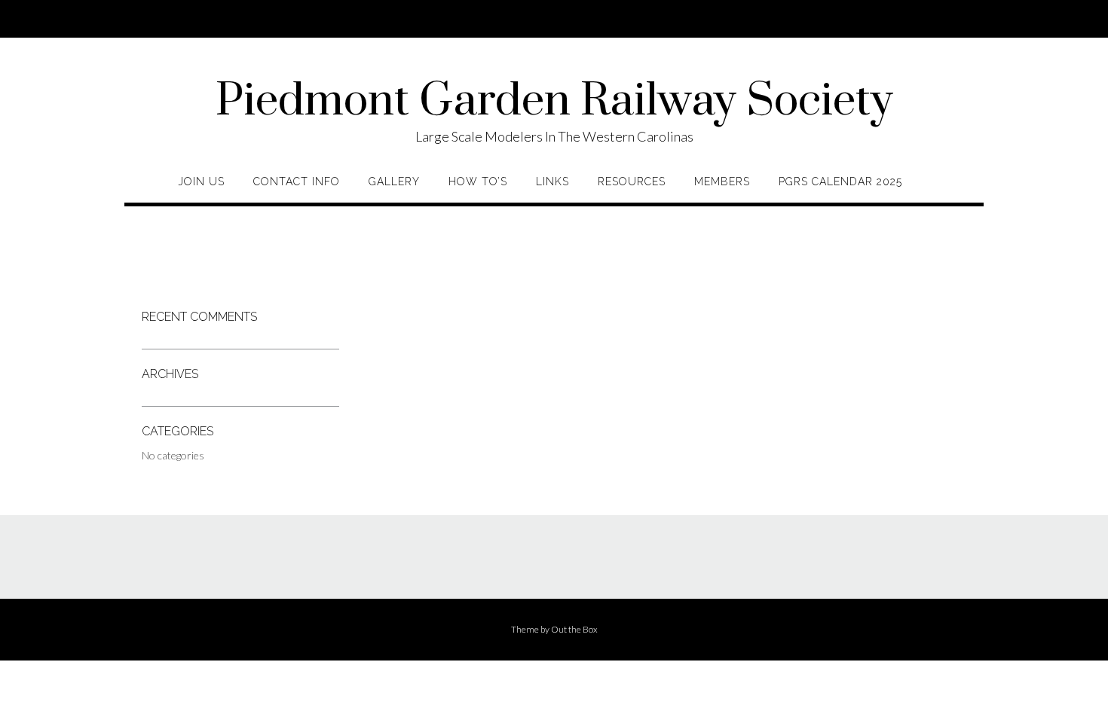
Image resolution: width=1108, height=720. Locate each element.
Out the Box (574, 629)
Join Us (201, 181)
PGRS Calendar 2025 (840, 181)
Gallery (394, 181)
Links (552, 181)
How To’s (477, 181)
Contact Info (296, 181)
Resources (632, 181)
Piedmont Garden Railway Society (554, 101)
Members (722, 181)
